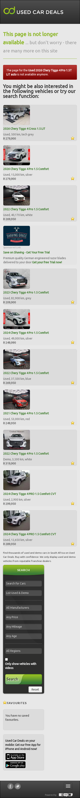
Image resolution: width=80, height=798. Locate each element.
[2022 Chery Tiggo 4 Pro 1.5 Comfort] (16, 195)
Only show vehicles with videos (20, 666)
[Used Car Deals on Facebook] (10, 786)
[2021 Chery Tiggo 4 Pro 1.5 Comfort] (16, 399)
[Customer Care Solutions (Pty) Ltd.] (66, 795)
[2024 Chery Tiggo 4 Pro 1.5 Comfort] (16, 318)
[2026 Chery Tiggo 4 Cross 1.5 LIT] (16, 114)
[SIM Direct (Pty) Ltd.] (70, 795)
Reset (35, 689)
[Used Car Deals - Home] (33, 10)
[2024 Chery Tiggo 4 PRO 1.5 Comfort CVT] (16, 480)
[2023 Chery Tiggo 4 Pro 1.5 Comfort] (16, 278)
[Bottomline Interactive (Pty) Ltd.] (61, 795)
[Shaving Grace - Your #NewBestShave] (16, 235)
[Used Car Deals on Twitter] (18, 786)
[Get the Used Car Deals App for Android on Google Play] (15, 764)
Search (12, 679)
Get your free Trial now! (47, 262)
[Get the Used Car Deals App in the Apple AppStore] (15, 759)
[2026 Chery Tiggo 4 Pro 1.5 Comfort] (16, 155)
